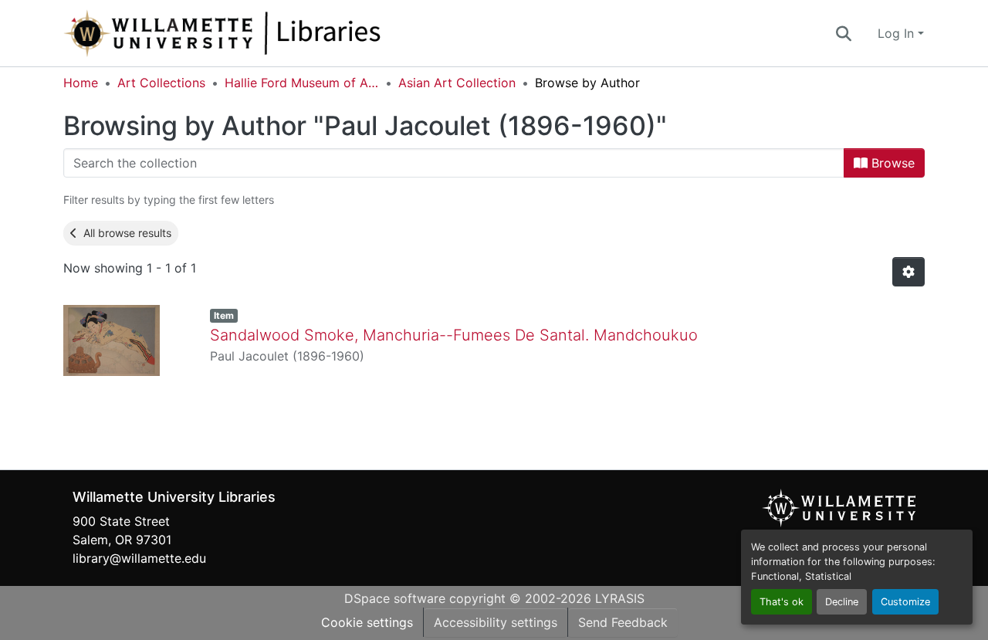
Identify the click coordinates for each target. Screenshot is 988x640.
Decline (841, 602)
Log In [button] (898, 33)
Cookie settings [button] (367, 622)
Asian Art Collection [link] (457, 82)
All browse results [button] (124, 232)
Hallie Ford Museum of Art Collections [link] (302, 82)
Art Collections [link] (161, 82)
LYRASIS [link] (620, 598)
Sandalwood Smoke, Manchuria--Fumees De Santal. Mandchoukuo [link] (454, 335)
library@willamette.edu (139, 558)
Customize (905, 602)
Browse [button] (891, 163)
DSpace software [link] (394, 598)
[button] (273, 33)
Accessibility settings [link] (495, 622)
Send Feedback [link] (623, 622)
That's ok (782, 602)
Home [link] (80, 82)
